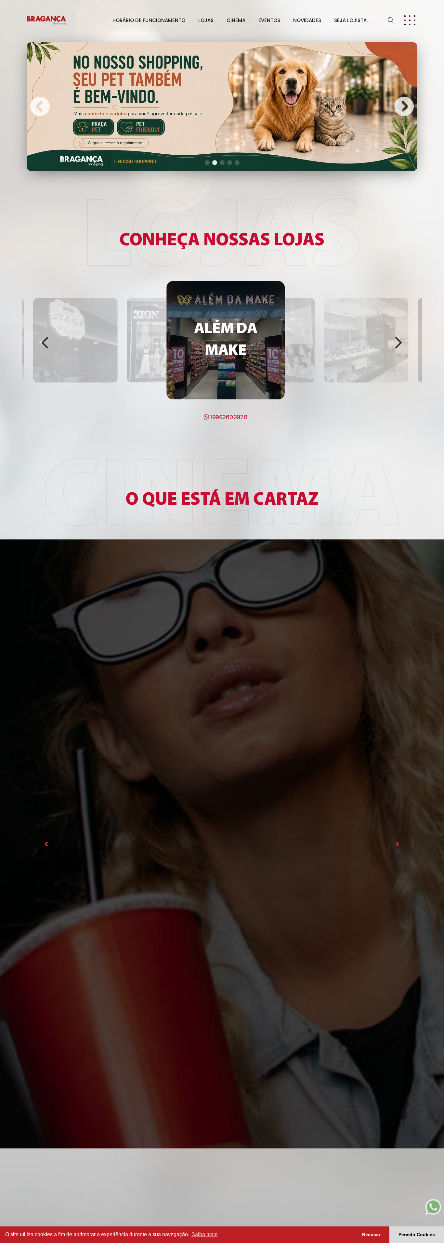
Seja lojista (350, 20)
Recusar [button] (371, 1234)
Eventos (269, 20)
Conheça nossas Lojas (221, 241)
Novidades (307, 20)
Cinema (236, 20)
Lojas (206, 20)
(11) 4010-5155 (78, 394)
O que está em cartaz (222, 500)
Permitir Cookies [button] (416, 1234)
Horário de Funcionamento (148, 20)
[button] (40, 106)
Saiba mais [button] (204, 1234)
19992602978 (228, 417)
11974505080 (369, 394)
